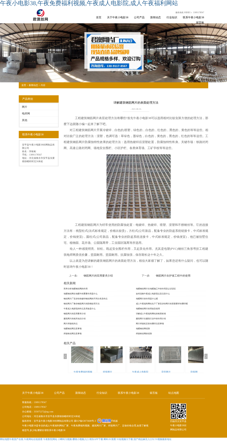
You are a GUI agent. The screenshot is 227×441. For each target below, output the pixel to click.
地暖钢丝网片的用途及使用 (148, 308)
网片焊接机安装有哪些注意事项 (150, 323)
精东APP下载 (96, 439)
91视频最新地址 (163, 439)
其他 (24, 120)
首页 (98, 17)
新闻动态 (155, 17)
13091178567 (198, 12)
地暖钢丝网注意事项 (73, 328)
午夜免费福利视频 (83, 372)
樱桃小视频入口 (80, 439)
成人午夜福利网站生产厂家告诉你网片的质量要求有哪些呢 (162, 303)
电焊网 (26, 113)
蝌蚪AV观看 (110, 439)
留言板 (200, 22)
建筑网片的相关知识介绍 (75, 318)
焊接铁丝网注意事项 (73, 333)
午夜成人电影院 (140, 372)
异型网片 (166, 372)
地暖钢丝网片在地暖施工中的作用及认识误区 (156, 289)
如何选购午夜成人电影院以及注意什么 (153, 294)
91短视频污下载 (125, 439)
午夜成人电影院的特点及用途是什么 (80, 308)
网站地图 (4, 439)
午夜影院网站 (50, 439)
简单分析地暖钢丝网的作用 (76, 289)
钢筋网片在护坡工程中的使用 (173, 275)
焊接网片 (107, 372)
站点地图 (173, 392)
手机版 (114, 421)
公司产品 (139, 17)
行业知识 (172, 17)
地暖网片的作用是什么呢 (147, 298)
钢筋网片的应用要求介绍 (98, 275)
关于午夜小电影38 (117, 17)
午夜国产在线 (16, 439)
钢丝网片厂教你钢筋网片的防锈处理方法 (82, 303)
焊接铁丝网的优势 (144, 333)
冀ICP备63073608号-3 (84, 421)
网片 (24, 106)
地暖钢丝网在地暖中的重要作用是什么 (81, 294)
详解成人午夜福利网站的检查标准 (151, 313)
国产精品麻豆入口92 (144, 439)
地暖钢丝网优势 (143, 328)
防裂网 (194, 372)
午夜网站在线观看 (33, 439)
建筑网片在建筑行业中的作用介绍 (151, 318)
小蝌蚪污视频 (65, 439)
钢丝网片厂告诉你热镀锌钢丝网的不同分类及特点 (86, 298)
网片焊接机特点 (71, 323)
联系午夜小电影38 (193, 17)
